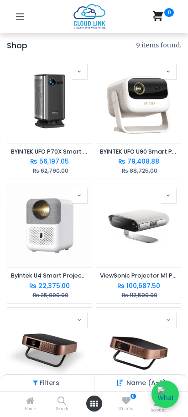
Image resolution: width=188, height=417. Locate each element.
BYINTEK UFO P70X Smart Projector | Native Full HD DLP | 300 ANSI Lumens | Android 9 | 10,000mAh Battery (49, 151)
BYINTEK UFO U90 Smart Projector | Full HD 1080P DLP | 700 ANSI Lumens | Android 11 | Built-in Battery (138, 151)
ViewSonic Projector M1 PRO (138, 275)
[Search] (61, 401)
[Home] (30, 401)
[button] (146, 383)
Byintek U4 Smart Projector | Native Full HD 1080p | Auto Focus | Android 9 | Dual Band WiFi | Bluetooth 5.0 (49, 275)
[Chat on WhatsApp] (165, 394)
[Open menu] (94, 403)
